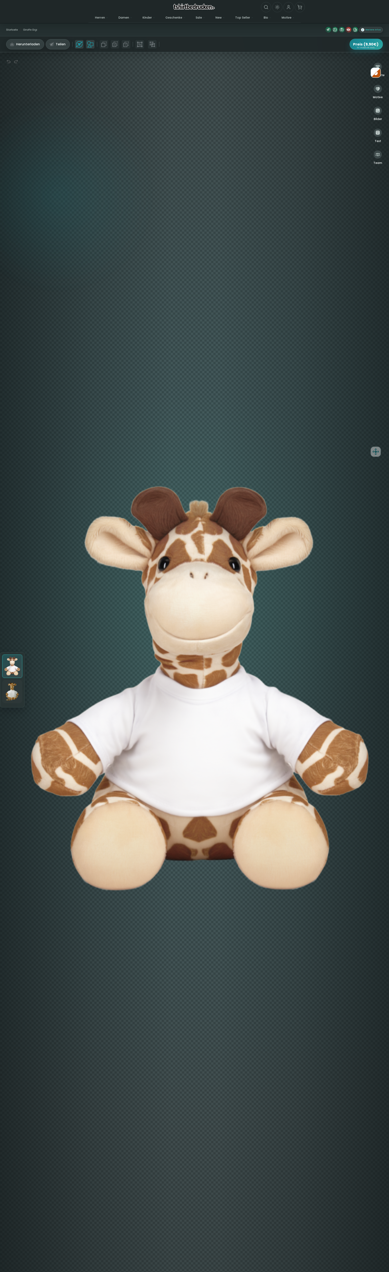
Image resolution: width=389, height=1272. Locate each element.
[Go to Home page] (194, 6)
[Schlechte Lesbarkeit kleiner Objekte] (348, 30)
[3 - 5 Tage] (355, 30)
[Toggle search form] (266, 7)
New (218, 18)
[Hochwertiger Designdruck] (335, 30)
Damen (123, 18)
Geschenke (173, 18)
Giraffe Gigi (30, 29)
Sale (199, 18)
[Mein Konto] (288, 7)
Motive (286, 18)
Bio (266, 18)
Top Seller (242, 18)
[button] (371, 30)
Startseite (12, 29)
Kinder (147, 18)
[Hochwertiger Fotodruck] (341, 30)
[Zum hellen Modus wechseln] (277, 7)
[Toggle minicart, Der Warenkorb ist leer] (300, 7)
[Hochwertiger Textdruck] (328, 30)
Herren (100, 18)
